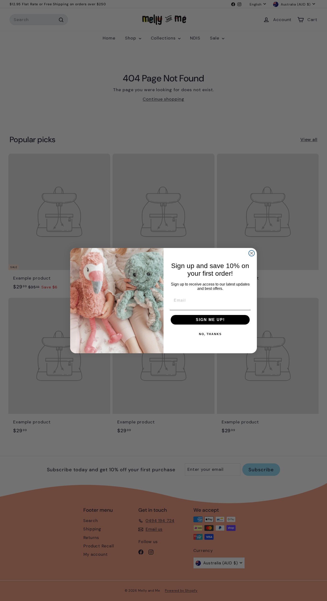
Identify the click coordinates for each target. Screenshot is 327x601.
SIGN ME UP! (210, 320)
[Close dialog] (251, 253)
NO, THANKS (210, 334)
